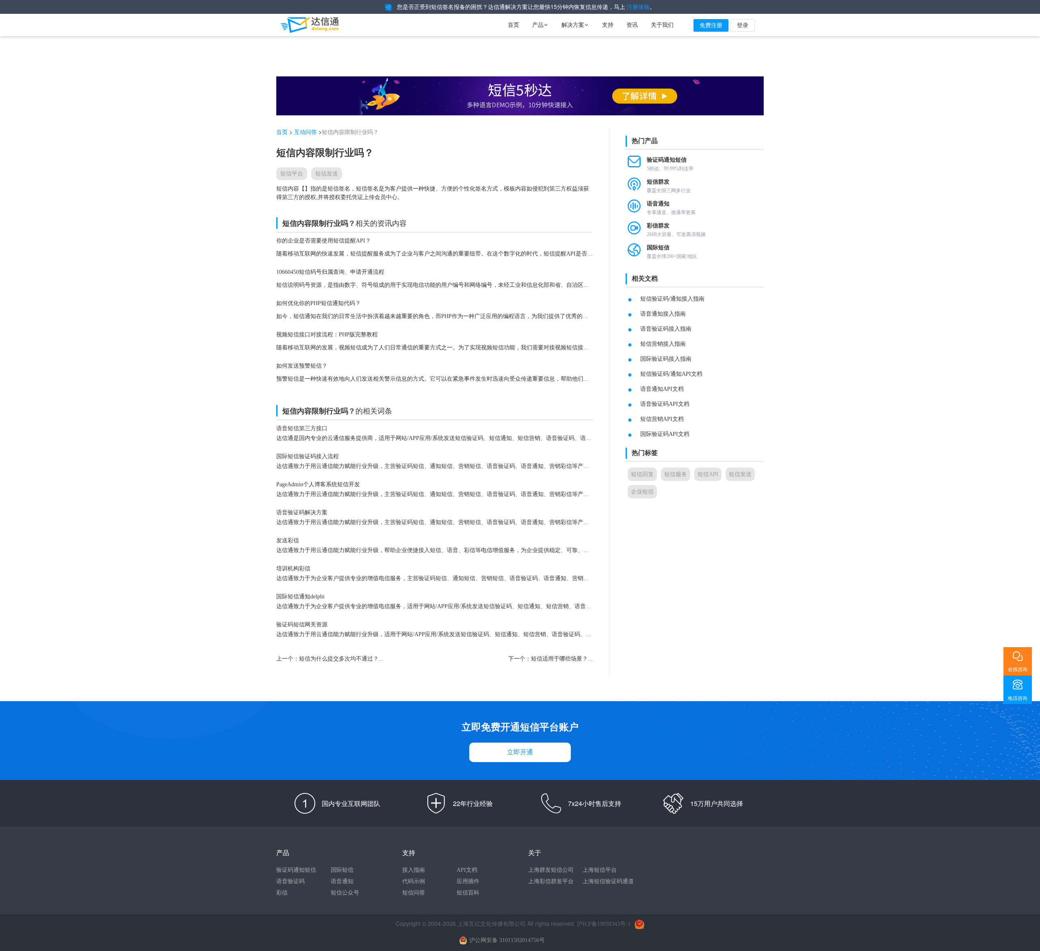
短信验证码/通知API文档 (671, 374)
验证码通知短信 (296, 870)
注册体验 (638, 7)
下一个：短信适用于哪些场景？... (550, 659)
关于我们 (662, 25)
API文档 (467, 870)
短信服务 (675, 474)
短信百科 (468, 893)
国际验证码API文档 (664, 434)
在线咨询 (1017, 669)
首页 (513, 25)
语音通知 (342, 881)
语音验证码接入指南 (665, 329)
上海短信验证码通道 (608, 881)
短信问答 (413, 893)
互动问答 (305, 132)
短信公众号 (345, 893)
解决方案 (575, 25)
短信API (708, 474)
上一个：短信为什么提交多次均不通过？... (330, 659)
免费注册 (711, 25)
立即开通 (520, 752)
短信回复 (642, 474)
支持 (607, 25)
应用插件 (468, 881)
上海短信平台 (600, 870)
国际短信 (342, 870)
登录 (742, 25)
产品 (540, 25)
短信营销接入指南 (663, 344)
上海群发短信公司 (551, 870)
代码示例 (413, 881)
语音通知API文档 (662, 389)
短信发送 (326, 174)
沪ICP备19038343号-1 (603, 924)
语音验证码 (290, 881)
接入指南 (413, 870)
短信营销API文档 (662, 419)
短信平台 (291, 174)
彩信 (282, 893)
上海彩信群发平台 (551, 881)
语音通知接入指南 (663, 314)
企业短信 (642, 492)
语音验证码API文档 (664, 404)
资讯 (632, 25)
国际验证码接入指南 (665, 359)
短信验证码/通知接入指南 (672, 299)
